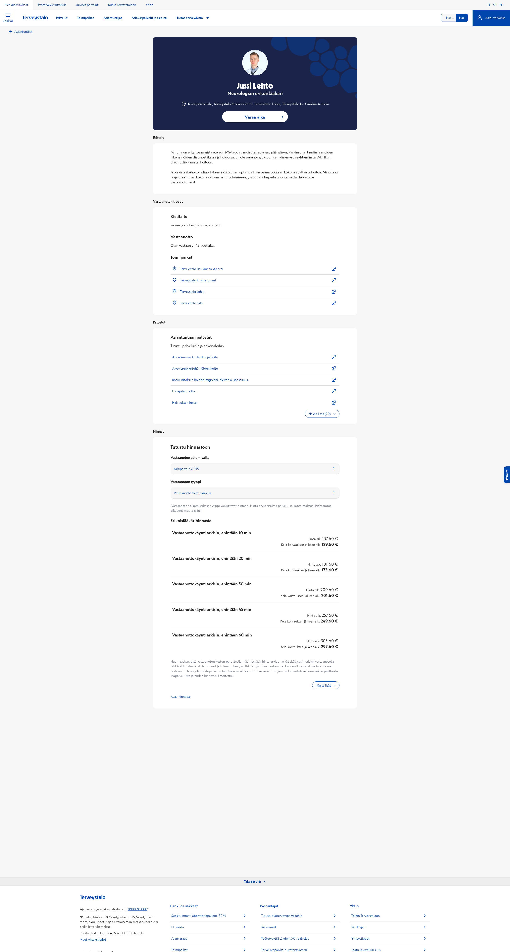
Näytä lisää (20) (319, 414)
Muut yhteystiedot (93, 939)
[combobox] (454, 18)
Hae (462, 18)
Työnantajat (269, 906)
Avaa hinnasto (181, 697)
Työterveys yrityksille (52, 5)
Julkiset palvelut (87, 5)
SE (494, 5)
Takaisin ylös (252, 882)
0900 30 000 (137, 909)
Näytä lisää (323, 685)
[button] (255, 268)
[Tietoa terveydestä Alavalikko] (207, 17)
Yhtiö (149, 5)
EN (501, 5)
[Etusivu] (35, 18)
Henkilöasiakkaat (16, 5)
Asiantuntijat (23, 32)
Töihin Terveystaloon (122, 5)
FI (488, 5)
